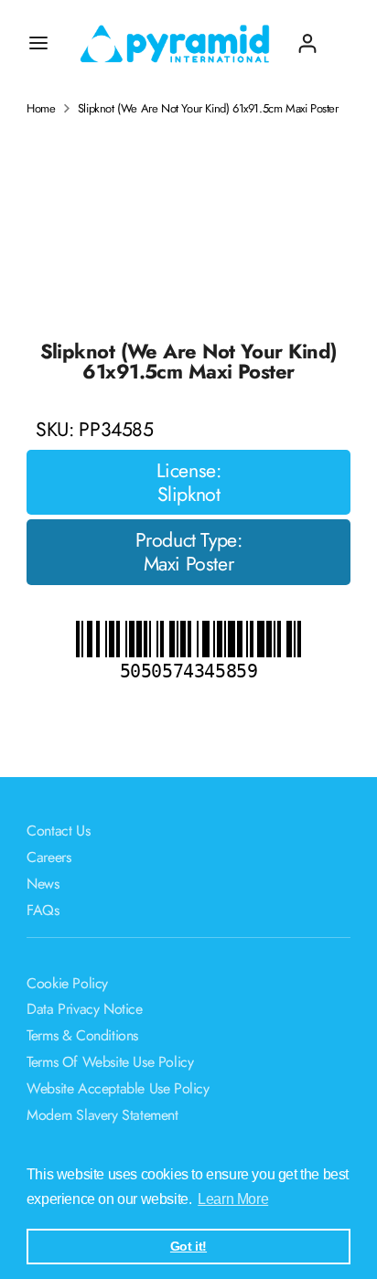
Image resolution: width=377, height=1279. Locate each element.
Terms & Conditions (82, 1035)
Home (41, 108)
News (43, 883)
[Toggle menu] (38, 43)
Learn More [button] (233, 1199)
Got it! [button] (188, 1246)
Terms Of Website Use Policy (110, 1061)
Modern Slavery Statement (102, 1114)
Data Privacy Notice (84, 1008)
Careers (48, 857)
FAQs (43, 910)
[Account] (307, 36)
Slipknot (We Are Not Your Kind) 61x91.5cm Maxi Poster (208, 108)
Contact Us (58, 830)
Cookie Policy (67, 983)
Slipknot (189, 494)
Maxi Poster (189, 564)
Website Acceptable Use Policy (118, 1088)
